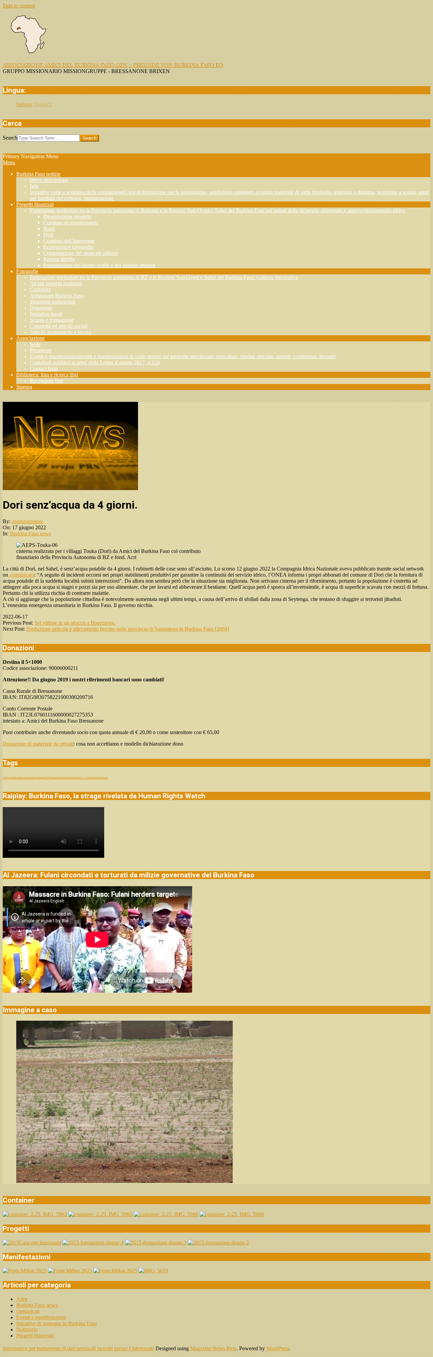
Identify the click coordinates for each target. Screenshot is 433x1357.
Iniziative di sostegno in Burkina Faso (56, 1323)
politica (48, 777)
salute (57, 777)
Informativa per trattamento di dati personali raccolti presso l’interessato (78, 1348)
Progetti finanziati (35, 1335)
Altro (21, 1299)
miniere (38, 777)
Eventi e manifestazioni (41, 1317)
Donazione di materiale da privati (38, 744)
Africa (7, 777)
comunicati (28, 1311)
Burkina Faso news (30, 533)
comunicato (21, 575)
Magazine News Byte (213, 1348)
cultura (15, 777)
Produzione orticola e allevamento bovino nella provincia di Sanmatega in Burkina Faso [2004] (127, 629)
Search (10, 138)
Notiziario (27, 1329)
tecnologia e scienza (81, 777)
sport (64, 777)
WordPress (277, 1348)
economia (26, 777)
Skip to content (19, 5)
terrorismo (101, 777)
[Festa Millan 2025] (25, 1271)
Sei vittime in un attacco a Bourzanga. (75, 623)
